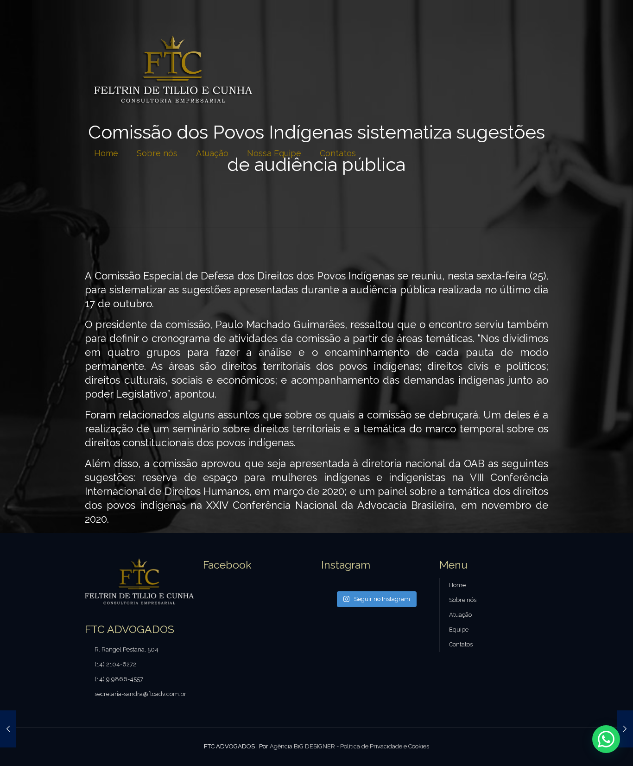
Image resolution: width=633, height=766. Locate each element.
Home (457, 585)
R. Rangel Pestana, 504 (126, 649)
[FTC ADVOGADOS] (173, 70)
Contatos (461, 644)
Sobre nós (462, 599)
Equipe (458, 629)
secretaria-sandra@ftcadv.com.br (140, 693)
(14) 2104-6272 (115, 664)
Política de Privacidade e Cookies (384, 746)
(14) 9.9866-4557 (119, 679)
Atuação (460, 614)
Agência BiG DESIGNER (302, 746)
